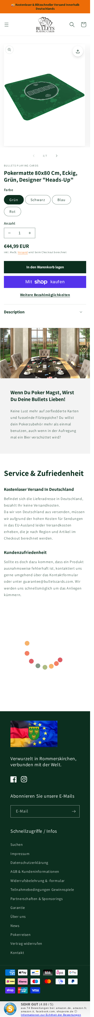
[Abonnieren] (73, 811)
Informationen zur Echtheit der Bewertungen (51, 1014)
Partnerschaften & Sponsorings (36, 898)
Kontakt (17, 952)
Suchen (16, 844)
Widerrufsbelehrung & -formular (37, 880)
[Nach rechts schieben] (56, 156)
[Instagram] (24, 779)
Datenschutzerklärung (29, 862)
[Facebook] (13, 779)
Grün (13, 199)
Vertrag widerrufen (26, 943)
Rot (12, 211)
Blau (61, 199)
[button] (6, 24)
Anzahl (9, 223)
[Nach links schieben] (33, 156)
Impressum (20, 853)
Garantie (17, 907)
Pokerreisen (20, 934)
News (14, 925)
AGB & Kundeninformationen (34, 871)
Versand (23, 252)
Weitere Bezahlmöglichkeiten (45, 294)
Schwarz (38, 199)
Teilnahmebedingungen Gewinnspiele (42, 889)
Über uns (18, 916)
